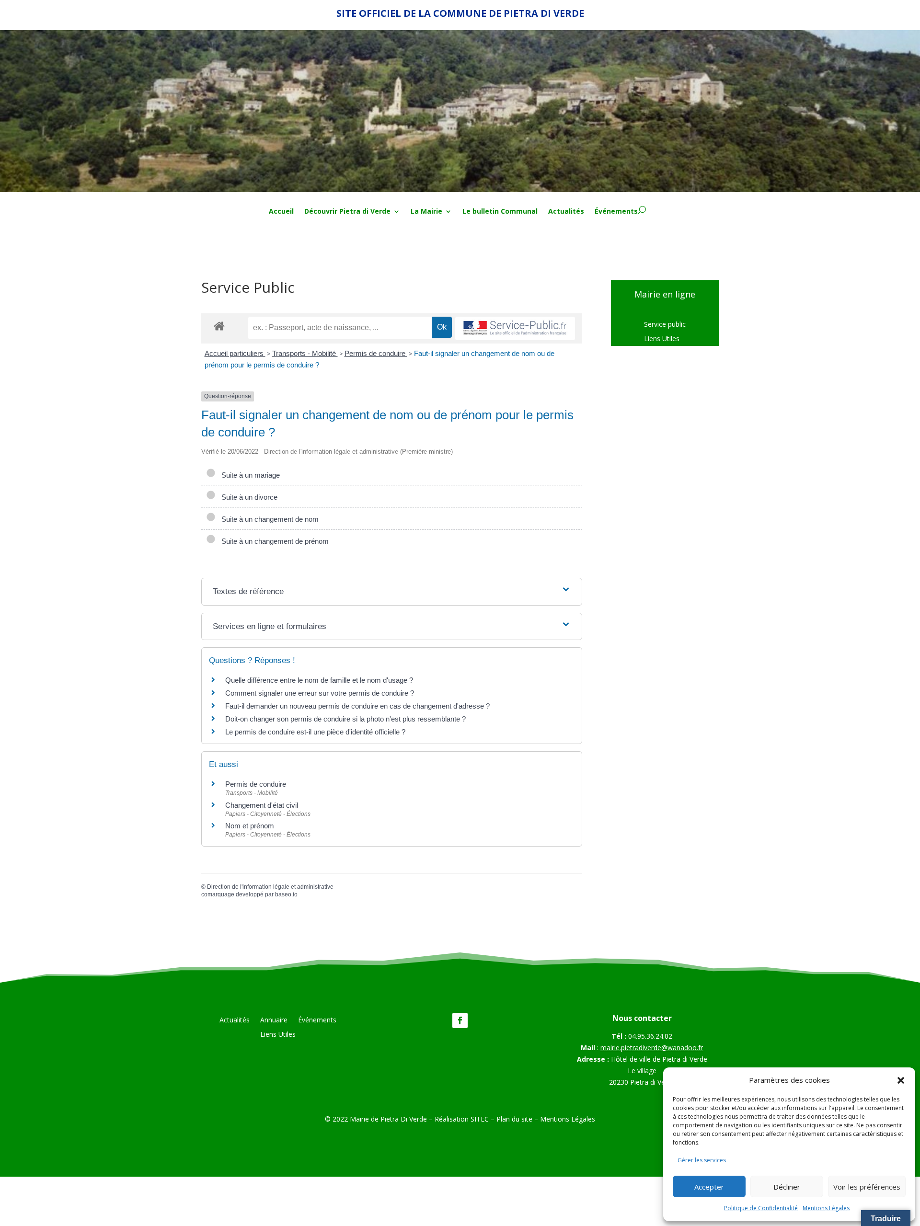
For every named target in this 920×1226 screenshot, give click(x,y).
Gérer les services (702, 1160)
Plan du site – (518, 1118)
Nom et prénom (249, 826)
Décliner (786, 1187)
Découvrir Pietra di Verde (347, 212)
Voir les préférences (866, 1187)
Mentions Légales (826, 1208)
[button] (901, 1080)
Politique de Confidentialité (761, 1208)
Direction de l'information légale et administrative (270, 886)
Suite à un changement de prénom (273, 541)
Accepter (709, 1187)
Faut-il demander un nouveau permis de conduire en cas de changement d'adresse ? (357, 706)
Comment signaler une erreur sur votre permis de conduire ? (319, 693)
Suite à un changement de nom (268, 519)
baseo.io (286, 894)
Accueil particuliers (235, 353)
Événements (616, 212)
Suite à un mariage (249, 475)
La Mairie (426, 212)
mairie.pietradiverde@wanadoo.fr (651, 1047)
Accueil (281, 212)
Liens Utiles (661, 339)
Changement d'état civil (261, 805)
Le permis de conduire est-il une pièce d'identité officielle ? (315, 732)
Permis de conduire (376, 353)
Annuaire (274, 1020)
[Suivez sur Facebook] (460, 1020)
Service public (665, 325)
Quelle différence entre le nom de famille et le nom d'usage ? (319, 680)
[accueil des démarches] (219, 325)
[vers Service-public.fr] (515, 328)
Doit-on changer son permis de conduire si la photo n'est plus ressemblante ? (345, 719)
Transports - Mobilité (305, 353)
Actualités (566, 212)
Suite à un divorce (247, 497)
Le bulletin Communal (500, 212)
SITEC (480, 1118)
